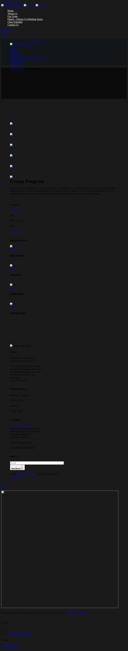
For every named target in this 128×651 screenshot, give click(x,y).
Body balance (17, 255)
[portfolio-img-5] (39, 123)
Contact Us (15, 476)
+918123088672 (9, 646)
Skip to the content (10, 2)
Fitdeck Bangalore (27, 474)
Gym (19, 231)
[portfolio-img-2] (39, 166)
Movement (15, 274)
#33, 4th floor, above (20, 426)
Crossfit (14, 210)
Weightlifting (17, 293)
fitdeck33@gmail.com (78, 612)
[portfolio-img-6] (39, 145)
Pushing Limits (18, 313)
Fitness (13, 231)
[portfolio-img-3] (39, 155)
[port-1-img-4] (39, 134)
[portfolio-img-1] (39, 177)
